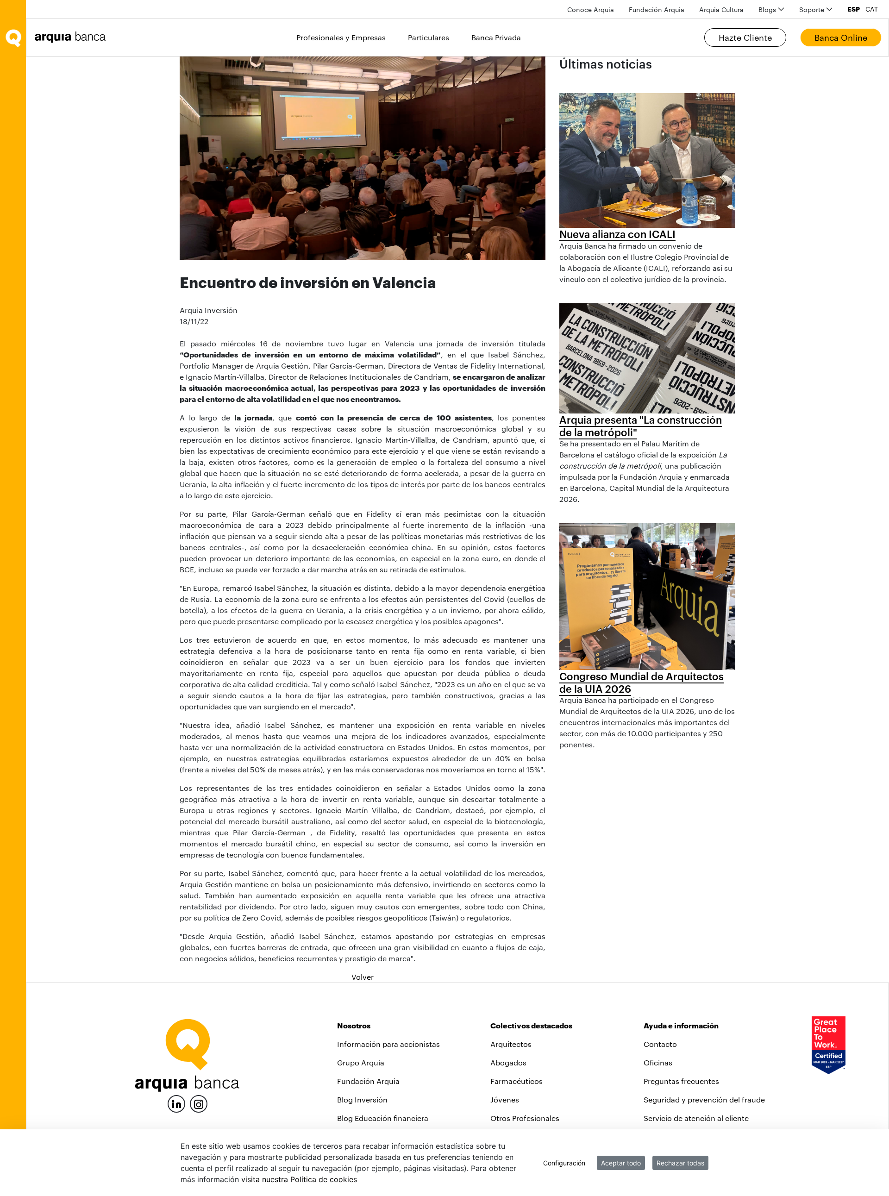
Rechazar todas (680, 1163)
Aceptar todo (621, 1163)
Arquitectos (511, 1043)
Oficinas (658, 1062)
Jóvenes (504, 1099)
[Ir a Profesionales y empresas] (73, 37)
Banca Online (840, 37)
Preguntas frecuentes (681, 1081)
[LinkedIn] (176, 1102)
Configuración (564, 1163)
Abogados (508, 1062)
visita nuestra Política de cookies (299, 1179)
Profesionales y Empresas (341, 37)
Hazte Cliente (745, 37)
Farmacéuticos (516, 1081)
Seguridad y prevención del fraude (704, 1099)
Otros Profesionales (524, 1118)
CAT (871, 9)
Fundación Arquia (368, 1081)
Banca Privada (496, 37)
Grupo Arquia (360, 1062)
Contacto (660, 1043)
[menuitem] (590, 9)
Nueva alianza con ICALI (617, 234)
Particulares (428, 37)
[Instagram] (198, 1103)
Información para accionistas (388, 1043)
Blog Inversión (362, 1099)
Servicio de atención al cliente (696, 1118)
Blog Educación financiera (382, 1118)
